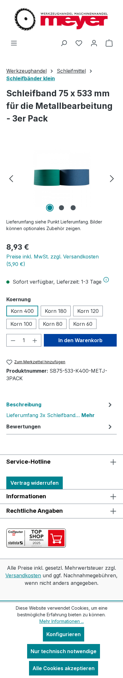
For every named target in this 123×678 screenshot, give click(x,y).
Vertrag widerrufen (34, 483)
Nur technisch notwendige (64, 651)
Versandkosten (23, 575)
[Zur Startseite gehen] (61, 19)
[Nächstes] (112, 178)
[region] (61, 178)
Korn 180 (56, 311)
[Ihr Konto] (94, 43)
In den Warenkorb (80, 340)
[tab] (60, 409)
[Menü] (13, 43)
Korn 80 (52, 324)
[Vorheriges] (11, 178)
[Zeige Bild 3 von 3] (73, 207)
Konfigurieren (63, 634)
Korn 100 (21, 324)
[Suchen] (63, 43)
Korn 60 (82, 324)
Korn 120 (88, 311)
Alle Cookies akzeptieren (63, 668)
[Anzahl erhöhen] (35, 340)
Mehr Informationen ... (61, 621)
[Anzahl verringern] (13, 340)
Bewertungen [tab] (23, 426)
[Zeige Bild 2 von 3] (61, 207)
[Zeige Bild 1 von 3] (49, 207)
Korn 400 (22, 311)
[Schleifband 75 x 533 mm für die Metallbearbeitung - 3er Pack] (61, 178)
